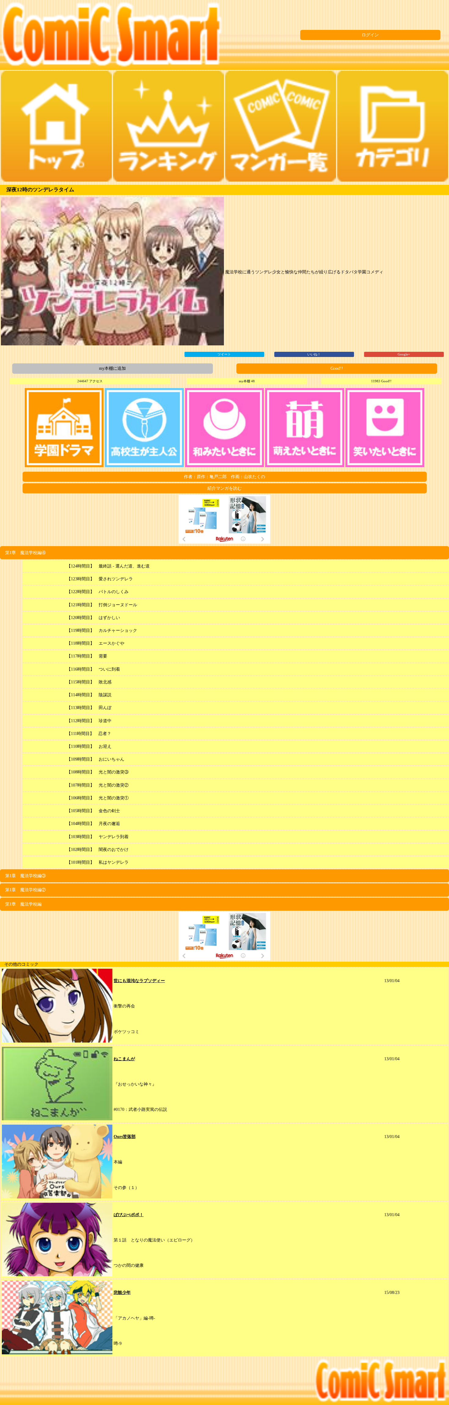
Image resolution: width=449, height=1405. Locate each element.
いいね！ (314, 354)
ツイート (224, 354)
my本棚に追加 (112, 368)
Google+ (404, 354)
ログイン (370, 35)
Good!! (336, 368)
